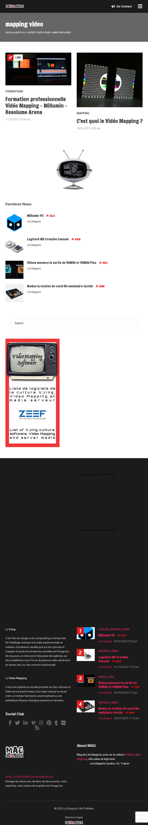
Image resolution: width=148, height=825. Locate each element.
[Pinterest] (50, 723)
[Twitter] (19, 723)
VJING (110, 676)
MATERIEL (104, 651)
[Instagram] (42, 723)
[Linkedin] (27, 723)
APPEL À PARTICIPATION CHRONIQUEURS (29, 776)
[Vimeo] (34, 723)
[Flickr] (64, 723)
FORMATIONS (14, 91)
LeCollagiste (70, 808)
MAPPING (83, 113)
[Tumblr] (58, 723)
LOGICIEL (103, 629)
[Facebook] (11, 723)
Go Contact (124, 6)
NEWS (126, 629)
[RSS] (38, 728)
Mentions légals (74, 817)
